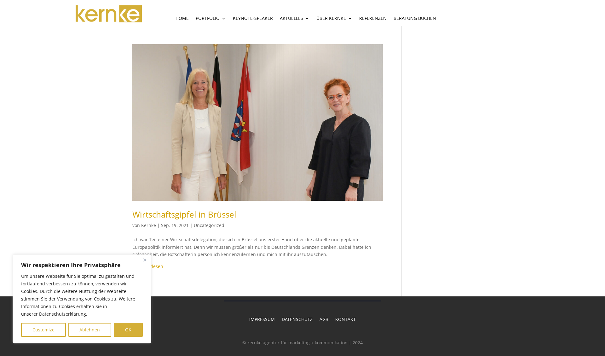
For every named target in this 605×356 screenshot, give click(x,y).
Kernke (148, 225)
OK (128, 330)
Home (182, 18)
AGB (324, 319)
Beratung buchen (415, 18)
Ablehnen (89, 330)
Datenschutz (297, 319)
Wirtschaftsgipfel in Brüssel (184, 214)
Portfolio (208, 18)
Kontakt (345, 319)
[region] (82, 298)
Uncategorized (209, 225)
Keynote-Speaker (253, 18)
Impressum (262, 319)
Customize (43, 330)
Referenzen (373, 18)
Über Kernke (331, 18)
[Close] (144, 260)
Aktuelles (291, 18)
